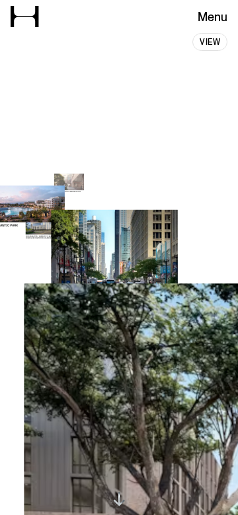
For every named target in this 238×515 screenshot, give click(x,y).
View (210, 42)
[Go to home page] (25, 16)
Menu (212, 17)
